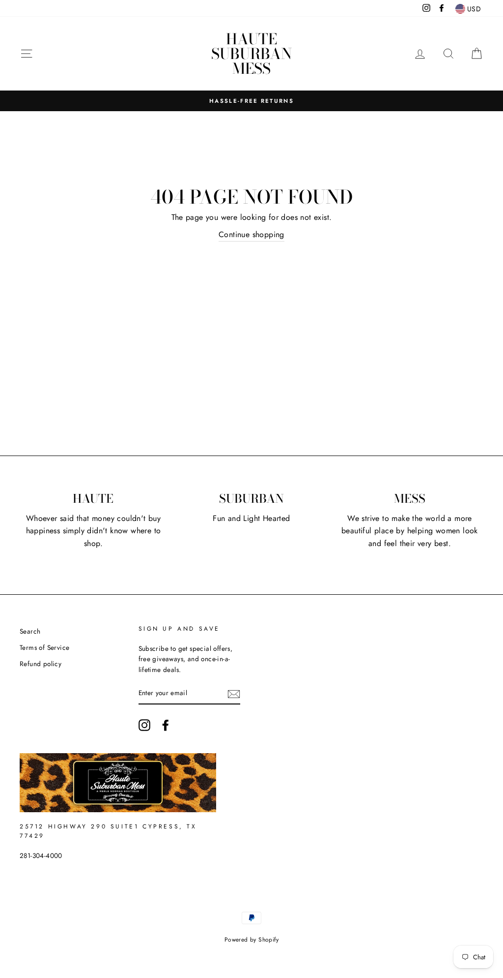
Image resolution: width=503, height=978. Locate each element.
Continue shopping (251, 234)
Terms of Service (44, 647)
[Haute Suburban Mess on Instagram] (144, 725)
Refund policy (40, 664)
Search (30, 631)
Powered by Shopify (251, 939)
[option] (251, 100)
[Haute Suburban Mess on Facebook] (165, 725)
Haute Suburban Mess (251, 54)
